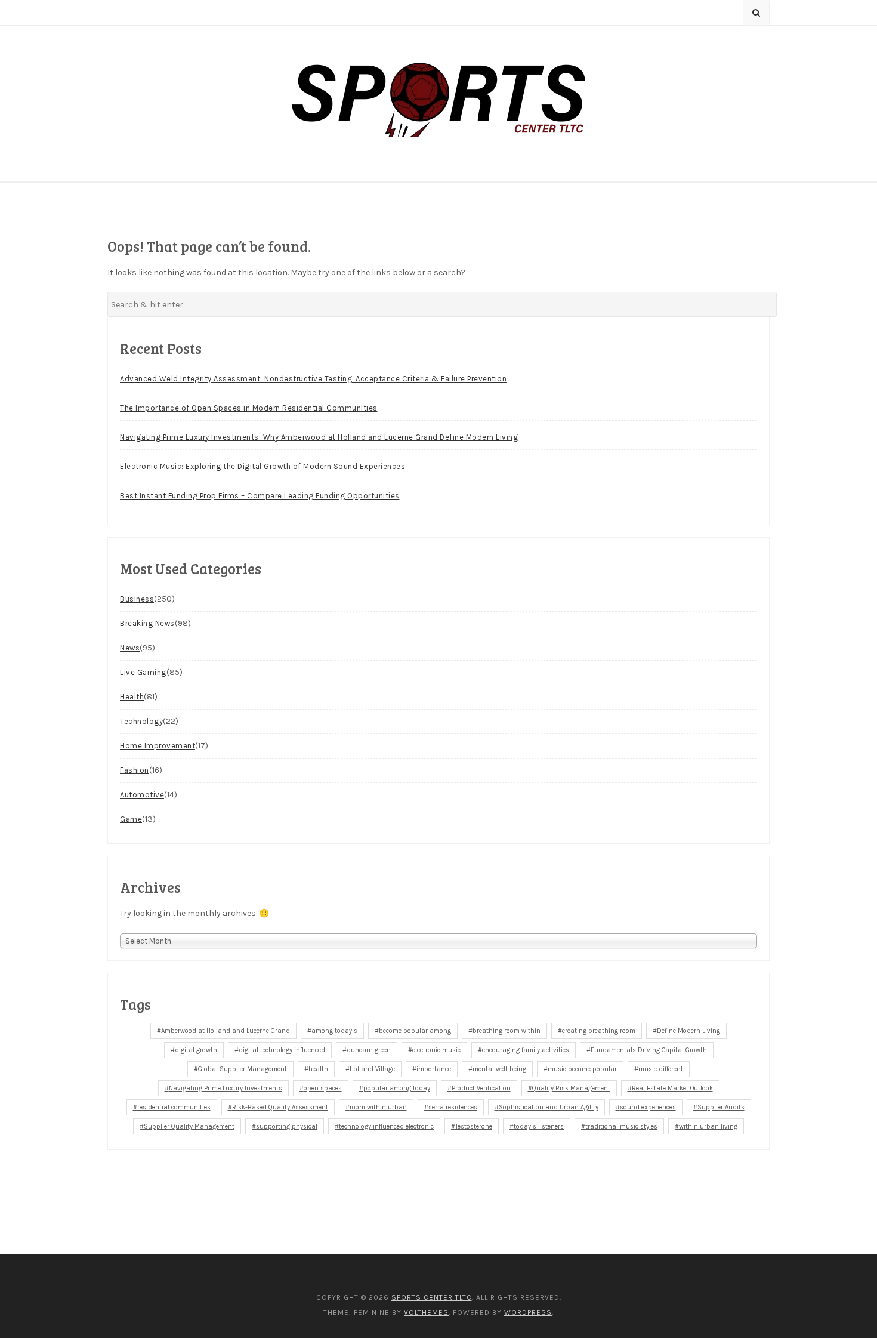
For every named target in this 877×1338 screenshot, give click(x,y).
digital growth (196, 1050)
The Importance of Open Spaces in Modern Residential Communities (249, 407)
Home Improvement (157, 745)
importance (433, 1069)
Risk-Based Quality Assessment (280, 1107)
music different (660, 1069)
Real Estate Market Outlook (672, 1088)
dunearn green (369, 1050)
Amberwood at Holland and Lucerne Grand (225, 1031)
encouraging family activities (525, 1050)
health (318, 1069)
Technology (141, 721)
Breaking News (147, 623)
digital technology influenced (282, 1050)
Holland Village (372, 1069)
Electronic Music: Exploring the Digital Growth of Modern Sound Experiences (262, 466)
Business (137, 598)
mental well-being (499, 1069)
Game (131, 819)
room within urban (378, 1107)
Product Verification (481, 1088)
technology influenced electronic (386, 1126)
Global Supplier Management (242, 1069)
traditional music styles (621, 1126)
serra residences (452, 1107)
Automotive (142, 794)
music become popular (582, 1069)
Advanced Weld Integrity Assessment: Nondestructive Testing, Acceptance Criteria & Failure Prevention (313, 378)
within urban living (708, 1126)
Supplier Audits (721, 1107)
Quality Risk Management (571, 1088)
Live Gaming (143, 672)
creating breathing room (598, 1031)
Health (132, 696)
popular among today (396, 1088)
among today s (334, 1031)
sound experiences (648, 1107)
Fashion (134, 770)
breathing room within (507, 1031)
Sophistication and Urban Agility (548, 1107)
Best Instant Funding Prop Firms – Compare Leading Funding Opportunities (260, 495)
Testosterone (473, 1126)
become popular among (415, 1031)
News (130, 647)
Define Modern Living (688, 1031)
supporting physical (286, 1126)
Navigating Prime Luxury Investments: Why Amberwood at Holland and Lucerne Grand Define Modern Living (319, 437)
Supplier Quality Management (189, 1126)
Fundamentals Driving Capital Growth (649, 1050)
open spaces (323, 1088)
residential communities (174, 1107)
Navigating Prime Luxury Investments (225, 1088)
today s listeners (539, 1126)
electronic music (436, 1050)
